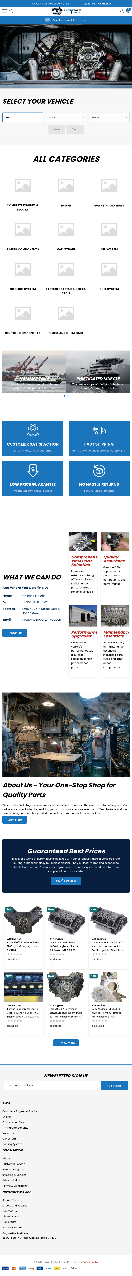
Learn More (14, 820)
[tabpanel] (34, 372)
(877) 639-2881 (66, 881)
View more (67, 1043)
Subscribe (114, 1085)
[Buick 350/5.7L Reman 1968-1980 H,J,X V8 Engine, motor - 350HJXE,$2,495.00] (23, 920)
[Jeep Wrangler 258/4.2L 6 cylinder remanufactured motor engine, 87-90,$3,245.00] (108, 987)
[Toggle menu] (4, 11)
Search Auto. (91, 1262)
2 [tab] (67, 396)
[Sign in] (121, 11)
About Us (89, 3)
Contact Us (105, 3)
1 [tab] (64, 396)
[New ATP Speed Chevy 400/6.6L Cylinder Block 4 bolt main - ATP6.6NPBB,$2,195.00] (66, 920)
